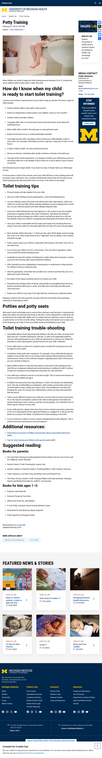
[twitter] (11, 712)
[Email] (100, 30)
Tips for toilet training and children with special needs (28, 440)
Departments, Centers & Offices (84, 697)
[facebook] (3, 712)
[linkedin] (60, 712)
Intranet (76, 704)
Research (54, 687)
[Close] (97, 746)
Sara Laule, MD (19, 525)
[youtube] (15, 712)
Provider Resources (33, 707)
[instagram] (7, 712)
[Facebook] (100, 22)
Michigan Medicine (10, 687)
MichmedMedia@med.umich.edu (88, 90)
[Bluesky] (100, 34)
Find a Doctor (31, 691)
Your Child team (16, 30)
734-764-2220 (89, 94)
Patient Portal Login (34, 704)
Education (77, 687)
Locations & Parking (34, 697)
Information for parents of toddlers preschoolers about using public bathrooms (38, 433)
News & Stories (7, 704)
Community (6, 697)
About (4, 691)
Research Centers (56, 697)
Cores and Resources (57, 700)
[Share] (100, 38)
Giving (4, 700)
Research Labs (55, 694)
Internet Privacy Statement (33, 753)
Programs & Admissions (81, 691)
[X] (100, 26)
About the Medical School (82, 700)
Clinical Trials (55, 691)
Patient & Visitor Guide (34, 700)
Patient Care (32, 687)
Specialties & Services (34, 694)
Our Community (78, 694)
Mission (4, 694)
